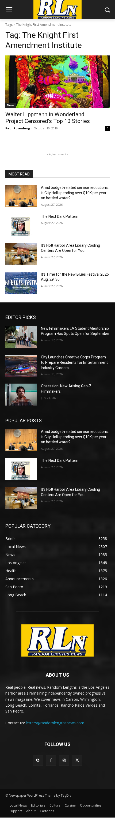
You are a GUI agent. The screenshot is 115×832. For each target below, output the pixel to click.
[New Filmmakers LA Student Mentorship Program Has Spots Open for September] (21, 337)
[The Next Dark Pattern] (21, 225)
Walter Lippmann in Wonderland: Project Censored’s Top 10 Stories (47, 117)
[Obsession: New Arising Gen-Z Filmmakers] (21, 395)
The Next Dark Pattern (59, 216)
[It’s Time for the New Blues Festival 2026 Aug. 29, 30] (21, 283)
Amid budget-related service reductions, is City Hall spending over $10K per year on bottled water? (75, 192)
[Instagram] (64, 760)
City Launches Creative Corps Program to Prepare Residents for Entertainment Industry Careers (74, 362)
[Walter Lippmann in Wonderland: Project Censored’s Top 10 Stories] (57, 81)
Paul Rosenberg (17, 128)
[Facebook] (51, 760)
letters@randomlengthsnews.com (55, 722)
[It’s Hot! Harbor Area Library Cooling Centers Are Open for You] (21, 254)
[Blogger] (38, 760)
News (10, 105)
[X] (77, 760)
